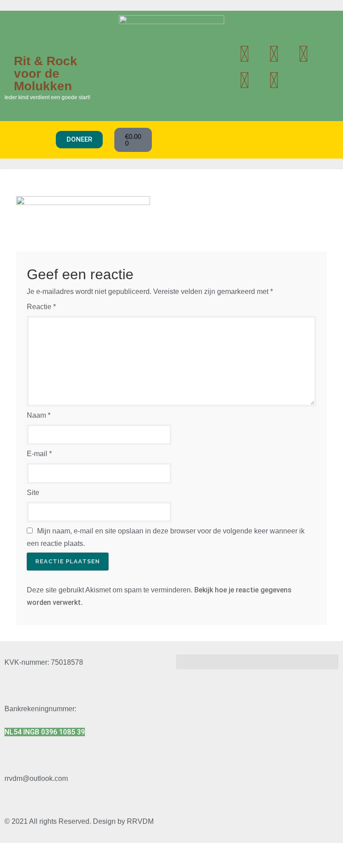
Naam (38, 415)
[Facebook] (244, 80)
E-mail (39, 453)
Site (33, 492)
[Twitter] (244, 54)
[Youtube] (274, 54)
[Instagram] (303, 54)
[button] (30, 139)
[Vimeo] (274, 80)
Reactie (41, 306)
